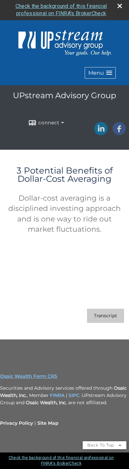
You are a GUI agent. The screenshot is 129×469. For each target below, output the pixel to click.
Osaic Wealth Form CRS (28, 376)
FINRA (58, 395)
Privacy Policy (16, 423)
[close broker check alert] (119, 6)
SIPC (73, 395)
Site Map (48, 423)
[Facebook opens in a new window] (119, 133)
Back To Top (101, 445)
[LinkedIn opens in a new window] (101, 133)
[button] (100, 73)
